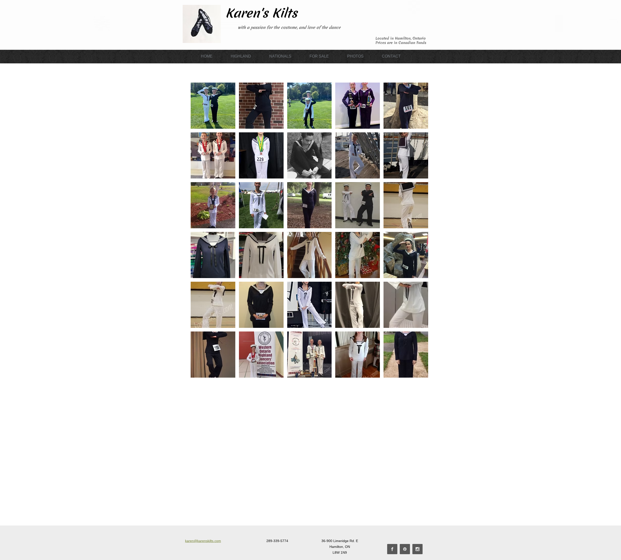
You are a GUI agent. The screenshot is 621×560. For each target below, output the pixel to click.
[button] (240, 56)
